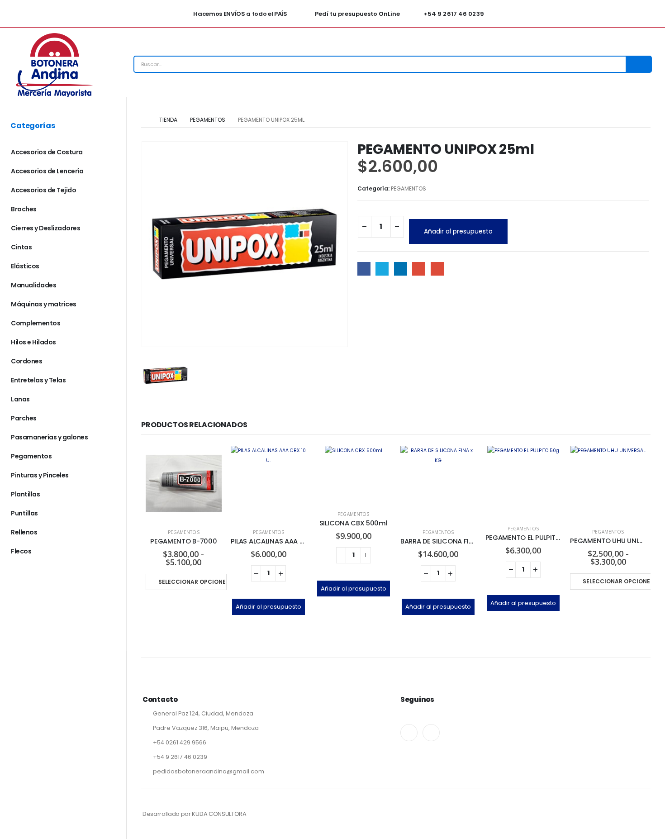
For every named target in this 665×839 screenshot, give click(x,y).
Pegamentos (31, 456)
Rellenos (24, 532)
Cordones (26, 361)
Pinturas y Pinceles (40, 475)
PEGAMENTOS (408, 188)
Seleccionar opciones (192, 582)
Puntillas (24, 513)
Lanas (20, 399)
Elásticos (25, 266)
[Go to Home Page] (144, 120)
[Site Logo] (54, 64)
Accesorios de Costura (47, 152)
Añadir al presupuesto (458, 231)
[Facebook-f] (409, 732)
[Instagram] (431, 732)
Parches (24, 418)
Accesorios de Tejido (43, 190)
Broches (24, 209)
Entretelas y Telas (38, 380)
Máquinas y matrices (43, 304)
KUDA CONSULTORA (219, 814)
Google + (418, 268)
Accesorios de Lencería (47, 171)
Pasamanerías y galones (49, 437)
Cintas (21, 247)
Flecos (21, 551)
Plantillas (25, 494)
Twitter (382, 268)
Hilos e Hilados (33, 342)
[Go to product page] (184, 484)
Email (437, 268)
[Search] (638, 64)
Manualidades (33, 285)
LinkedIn (400, 268)
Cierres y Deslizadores (45, 228)
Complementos (35, 323)
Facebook (363, 268)
